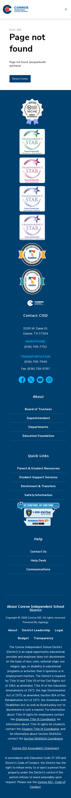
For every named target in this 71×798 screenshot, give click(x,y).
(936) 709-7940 (35, 362)
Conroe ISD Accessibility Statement (35, 748)
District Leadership (36, 630)
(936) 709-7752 (35, 347)
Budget (23, 638)
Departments (38, 427)
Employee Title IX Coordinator (36, 719)
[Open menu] (66, 9)
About (12, 630)
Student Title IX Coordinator (40, 729)
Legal (59, 630)
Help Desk (38, 560)
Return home (20, 79)
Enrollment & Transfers (38, 486)
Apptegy (43, 622)
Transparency (43, 638)
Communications (38, 569)
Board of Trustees (38, 409)
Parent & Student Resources (38, 468)
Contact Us (38, 552)
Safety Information (38, 495)
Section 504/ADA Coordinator (43, 739)
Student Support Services (38, 477)
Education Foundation (38, 436)
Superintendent (38, 418)
